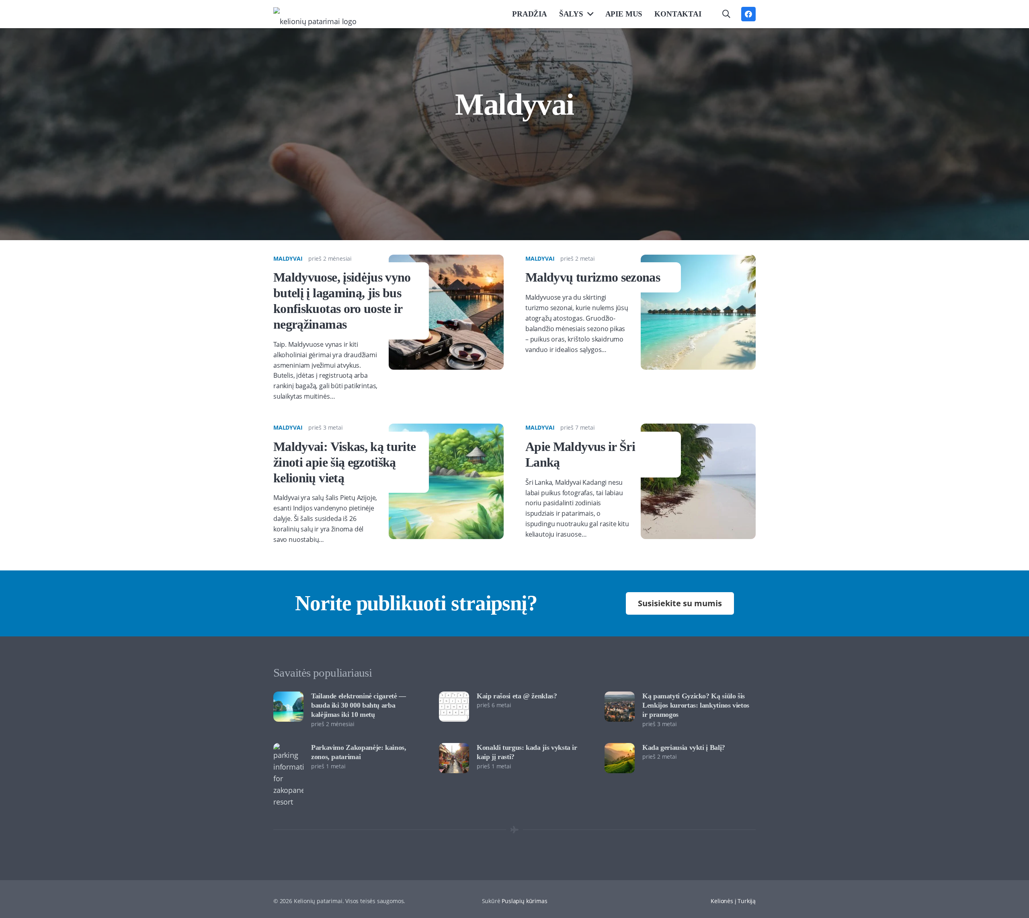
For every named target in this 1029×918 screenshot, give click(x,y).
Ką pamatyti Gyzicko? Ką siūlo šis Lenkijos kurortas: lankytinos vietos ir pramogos (695, 705)
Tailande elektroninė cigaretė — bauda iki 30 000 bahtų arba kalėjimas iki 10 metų (358, 705)
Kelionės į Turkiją (733, 901)
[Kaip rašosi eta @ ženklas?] (454, 697)
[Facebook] (748, 14)
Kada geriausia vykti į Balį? (683, 747)
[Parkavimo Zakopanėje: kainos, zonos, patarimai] (288, 748)
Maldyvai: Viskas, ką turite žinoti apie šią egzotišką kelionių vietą (344, 462)
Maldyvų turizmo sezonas (592, 277)
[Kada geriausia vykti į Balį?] (620, 748)
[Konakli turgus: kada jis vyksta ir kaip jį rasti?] (454, 748)
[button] (726, 14)
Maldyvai (288, 258)
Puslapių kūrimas (524, 901)
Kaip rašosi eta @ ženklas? (517, 696)
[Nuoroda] (315, 14)
